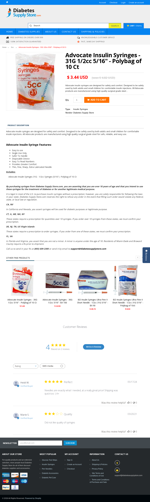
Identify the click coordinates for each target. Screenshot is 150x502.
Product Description (18, 125)
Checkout (71, 469)
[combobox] (25, 366)
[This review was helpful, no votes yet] (129, 402)
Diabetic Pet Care (49, 478)
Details (23, 280)
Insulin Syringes (80, 109)
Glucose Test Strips (49, 460)
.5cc (12, 47)
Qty (67, 100)
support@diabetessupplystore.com (88, 248)
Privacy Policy (97, 469)
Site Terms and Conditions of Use (97, 474)
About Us (95, 460)
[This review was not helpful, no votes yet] (134, 402)
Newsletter (10, 443)
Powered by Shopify (33, 498)
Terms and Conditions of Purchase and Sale (99, 481)
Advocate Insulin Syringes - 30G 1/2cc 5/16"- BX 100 (57, 301)
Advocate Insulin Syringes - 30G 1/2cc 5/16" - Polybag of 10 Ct (22, 301)
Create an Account (74, 464)
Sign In (70, 460)
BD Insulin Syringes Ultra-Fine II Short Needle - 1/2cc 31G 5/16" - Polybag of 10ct (127, 302)
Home (4, 47)
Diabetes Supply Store (83, 112)
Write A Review (93, 346)
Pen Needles (47, 469)
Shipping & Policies (99, 464)
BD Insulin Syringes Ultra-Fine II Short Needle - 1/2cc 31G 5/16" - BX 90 (92, 302)
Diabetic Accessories (50, 473)
